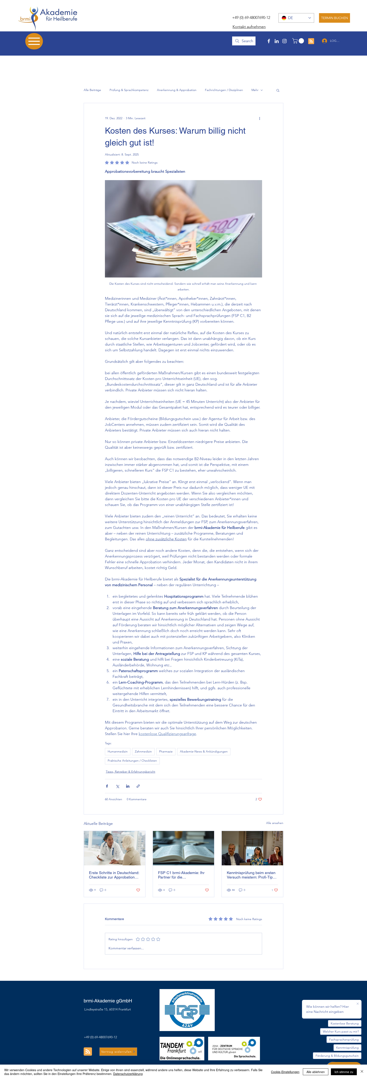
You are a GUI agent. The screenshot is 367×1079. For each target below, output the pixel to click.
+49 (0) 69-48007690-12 (251, 17)
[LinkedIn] (276, 41)
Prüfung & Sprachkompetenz (129, 90)
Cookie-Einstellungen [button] (285, 1072)
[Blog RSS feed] (311, 41)
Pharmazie (166, 751)
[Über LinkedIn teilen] (128, 786)
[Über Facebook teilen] (107, 786)
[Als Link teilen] (138, 786)
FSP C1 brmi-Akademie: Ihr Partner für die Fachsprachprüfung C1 (181, 874)
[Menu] (34, 41)
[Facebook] (269, 41)
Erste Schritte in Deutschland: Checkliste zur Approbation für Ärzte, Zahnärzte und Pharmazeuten (114, 874)
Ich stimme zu (344, 1072)
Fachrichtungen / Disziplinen (224, 90)
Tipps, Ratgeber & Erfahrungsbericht (130, 772)
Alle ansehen (274, 823)
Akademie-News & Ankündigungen (204, 751)
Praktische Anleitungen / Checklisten (132, 760)
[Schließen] (361, 1072)
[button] (298, 40)
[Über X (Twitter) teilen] (117, 786)
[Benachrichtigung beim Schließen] (357, 1004)
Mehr (254, 90)
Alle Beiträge (92, 90)
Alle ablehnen (315, 1072)
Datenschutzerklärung (128, 1074)
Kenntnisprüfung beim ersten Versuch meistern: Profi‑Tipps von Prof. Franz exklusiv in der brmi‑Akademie (252, 875)
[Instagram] (284, 41)
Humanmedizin (118, 751)
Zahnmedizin (143, 751)
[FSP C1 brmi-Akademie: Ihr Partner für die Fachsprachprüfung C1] (183, 848)
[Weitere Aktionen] (259, 118)
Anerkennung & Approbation (176, 90)
